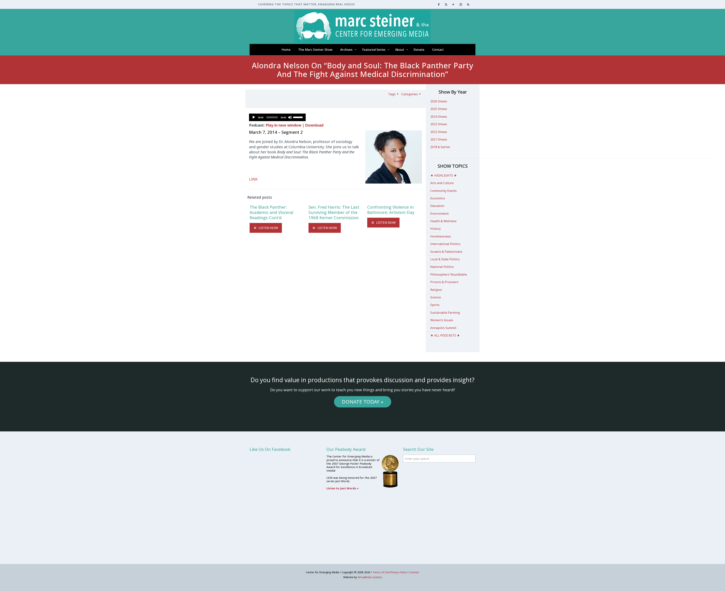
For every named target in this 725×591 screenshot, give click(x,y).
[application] (277, 117)
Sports (435, 305)
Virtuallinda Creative (370, 577)
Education (437, 206)
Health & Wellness (443, 221)
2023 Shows (438, 124)
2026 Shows (438, 101)
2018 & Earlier (440, 147)
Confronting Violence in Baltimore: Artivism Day (390, 209)
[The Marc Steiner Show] (362, 26)
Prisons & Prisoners (444, 282)
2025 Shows (438, 109)
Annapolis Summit (443, 328)
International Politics (445, 244)
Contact (414, 572)
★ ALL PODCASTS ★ (445, 335)
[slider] (298, 117)
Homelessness (440, 236)
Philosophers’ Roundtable (448, 274)
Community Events (443, 191)
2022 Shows (438, 132)
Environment (439, 213)
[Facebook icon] (438, 4)
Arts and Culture (442, 183)
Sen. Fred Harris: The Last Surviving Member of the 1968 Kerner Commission (334, 212)
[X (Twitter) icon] (446, 4)
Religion (436, 290)
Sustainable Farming (445, 312)
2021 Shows (438, 139)
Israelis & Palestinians (446, 252)
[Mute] (290, 117)
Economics (437, 198)
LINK (253, 179)
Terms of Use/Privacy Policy (390, 572)
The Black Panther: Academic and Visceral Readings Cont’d (271, 212)
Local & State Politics (445, 259)
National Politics (442, 267)
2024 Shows (438, 117)
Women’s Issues (441, 320)
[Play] (254, 117)
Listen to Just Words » (342, 488)
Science (435, 297)
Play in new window (283, 125)
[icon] (468, 4)
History (435, 229)
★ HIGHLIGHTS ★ (443, 175)
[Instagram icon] (461, 4)
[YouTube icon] (453, 4)
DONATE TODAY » (362, 401)
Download (314, 125)
